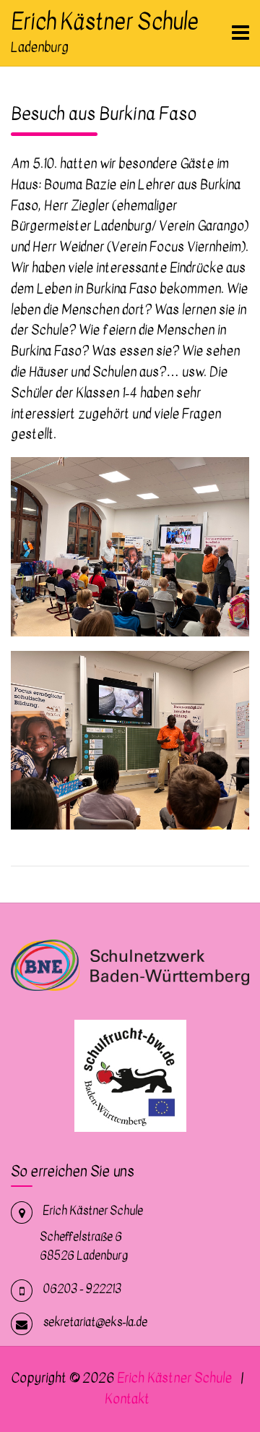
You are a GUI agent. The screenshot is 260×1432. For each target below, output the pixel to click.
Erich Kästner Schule (105, 22)
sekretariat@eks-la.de (95, 1322)
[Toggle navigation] (240, 32)
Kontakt (127, 1399)
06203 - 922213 (82, 1288)
